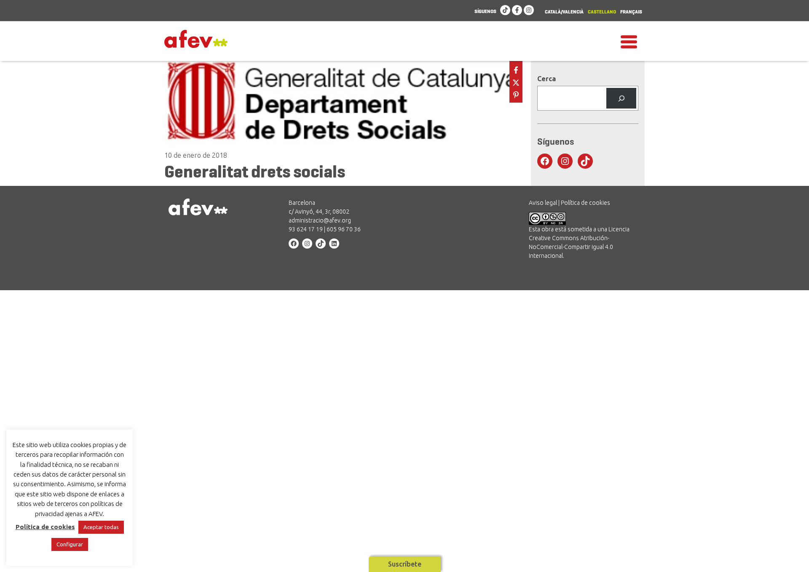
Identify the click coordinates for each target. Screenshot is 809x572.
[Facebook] (517, 10)
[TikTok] (505, 10)
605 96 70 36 (344, 229)
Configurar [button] (69, 544)
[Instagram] (529, 10)
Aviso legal (543, 202)
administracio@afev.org (320, 220)
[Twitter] (516, 82)
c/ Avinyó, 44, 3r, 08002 (319, 211)
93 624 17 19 (306, 229)
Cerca (546, 78)
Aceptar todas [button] (101, 527)
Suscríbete (404, 564)
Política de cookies (585, 202)
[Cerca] (621, 98)
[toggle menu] (629, 41)
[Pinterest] (516, 94)
